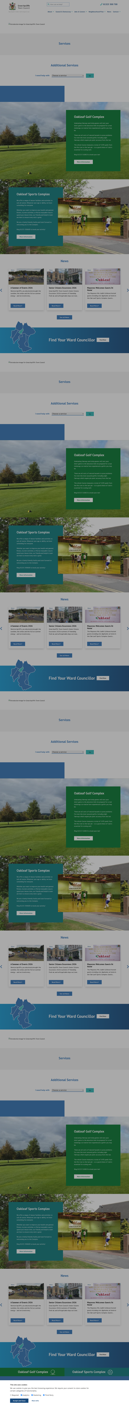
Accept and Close (19, 1401)
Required (15, 1395)
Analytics (25, 1395)
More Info (35, 1401)
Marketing (37, 1395)
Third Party (48, 1395)
